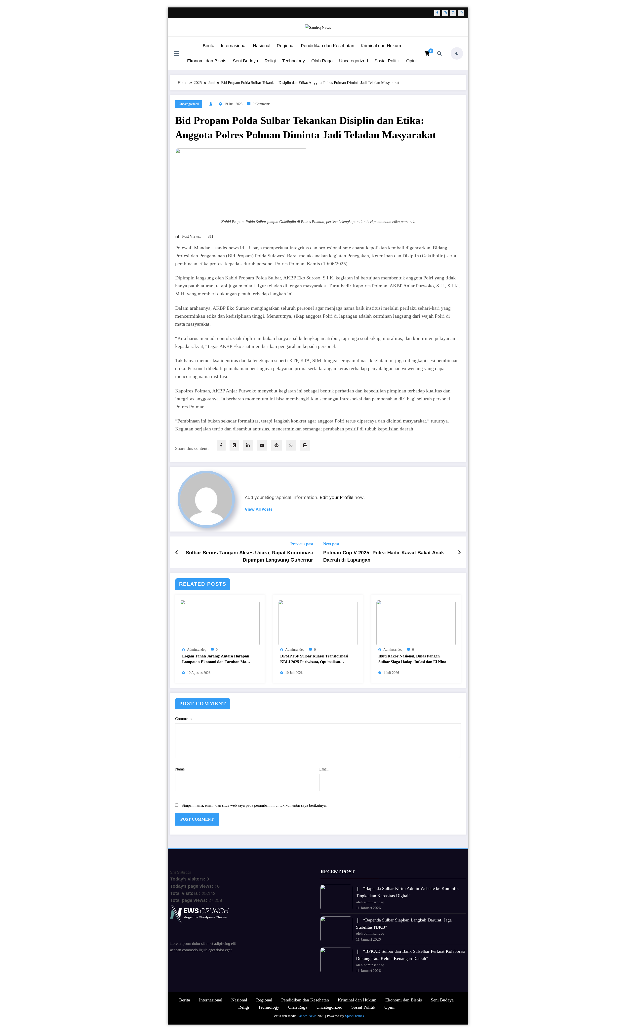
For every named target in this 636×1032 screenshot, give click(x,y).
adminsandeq (196, 649)
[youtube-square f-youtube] (453, 13)
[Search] (439, 53)
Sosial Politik (387, 60)
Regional (285, 45)
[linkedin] (248, 445)
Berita (208, 45)
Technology (293, 60)
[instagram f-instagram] (445, 13)
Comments (183, 719)
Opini (411, 60)
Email (323, 769)
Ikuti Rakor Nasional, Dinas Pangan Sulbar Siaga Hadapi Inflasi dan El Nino (412, 659)
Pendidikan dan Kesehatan (327, 45)
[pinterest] (276, 445)
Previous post (301, 544)
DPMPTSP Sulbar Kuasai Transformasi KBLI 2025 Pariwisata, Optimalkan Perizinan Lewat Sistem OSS (314, 659)
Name (180, 769)
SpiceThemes (354, 1016)
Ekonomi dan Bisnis (206, 60)
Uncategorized (353, 60)
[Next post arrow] (459, 552)
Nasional (261, 45)
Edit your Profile (336, 497)
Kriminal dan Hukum (381, 45)
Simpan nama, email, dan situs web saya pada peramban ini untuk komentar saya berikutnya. (254, 805)
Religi (270, 60)
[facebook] (221, 445)
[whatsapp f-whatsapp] (461, 13)
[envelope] (262, 445)
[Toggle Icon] (176, 54)
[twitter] (234, 445)
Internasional (233, 45)
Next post (331, 544)
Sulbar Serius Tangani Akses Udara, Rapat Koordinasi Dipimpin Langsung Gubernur (249, 556)
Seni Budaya (245, 60)
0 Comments (261, 104)
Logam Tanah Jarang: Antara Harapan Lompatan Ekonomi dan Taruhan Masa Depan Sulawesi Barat (216, 659)
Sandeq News (306, 1016)
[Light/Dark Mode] (457, 53)
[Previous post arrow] (176, 552)
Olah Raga (322, 60)
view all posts (259, 509)
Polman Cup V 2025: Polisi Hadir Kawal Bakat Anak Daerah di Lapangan (383, 556)
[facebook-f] (437, 13)
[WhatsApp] (291, 445)
